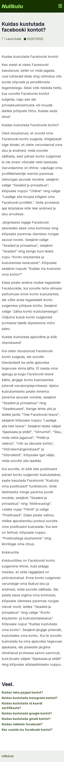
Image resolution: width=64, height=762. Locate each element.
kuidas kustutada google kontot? (27, 713)
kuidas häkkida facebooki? (22, 724)
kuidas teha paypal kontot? (22, 692)
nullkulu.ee (8, 755)
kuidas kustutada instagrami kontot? (30, 698)
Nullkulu (12, 6)
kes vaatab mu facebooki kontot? (27, 729)
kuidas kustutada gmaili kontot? (26, 719)
